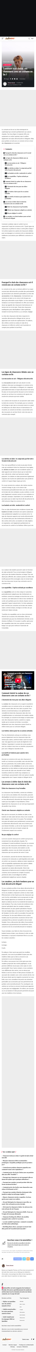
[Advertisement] (18, 18)
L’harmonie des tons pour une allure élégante (16, 187)
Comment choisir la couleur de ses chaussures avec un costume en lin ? (17, 182)
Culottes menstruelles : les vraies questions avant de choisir (9, 1311)
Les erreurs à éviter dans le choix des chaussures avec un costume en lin (14, 202)
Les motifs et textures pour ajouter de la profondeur (17, 197)
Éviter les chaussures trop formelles (17, 207)
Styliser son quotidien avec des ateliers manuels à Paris (8, 1304)
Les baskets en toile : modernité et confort (19, 173)
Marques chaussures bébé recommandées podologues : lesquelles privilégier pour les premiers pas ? (17, 1162)
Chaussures (7, 64)
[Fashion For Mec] (10, 38)
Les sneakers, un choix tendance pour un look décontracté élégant (17, 217)
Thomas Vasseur (11, 82)
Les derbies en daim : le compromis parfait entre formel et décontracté (18, 169)
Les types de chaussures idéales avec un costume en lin (15, 159)
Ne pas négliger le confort (14, 213)
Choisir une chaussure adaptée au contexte (20, 210)
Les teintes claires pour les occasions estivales (16, 192)
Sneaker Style (11, 911)
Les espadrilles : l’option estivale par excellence (16, 177)
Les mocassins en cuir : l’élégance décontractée (15, 164)
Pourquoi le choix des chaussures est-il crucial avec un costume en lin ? (17, 154)
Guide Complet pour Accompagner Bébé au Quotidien (8, 1319)
